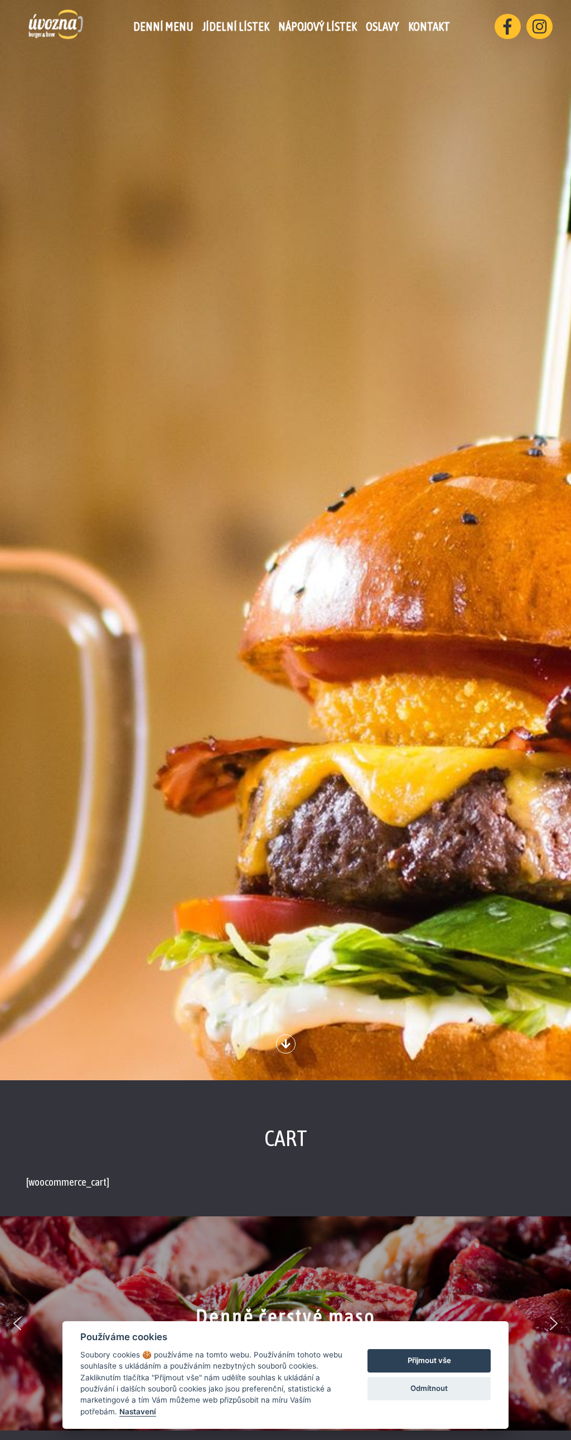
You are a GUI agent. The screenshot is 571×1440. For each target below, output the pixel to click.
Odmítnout (429, 1388)
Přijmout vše (429, 1360)
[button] (17, 1323)
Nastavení (137, 1411)
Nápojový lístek (317, 26)
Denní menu (163, 26)
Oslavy (382, 26)
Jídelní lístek (235, 26)
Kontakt (429, 26)
